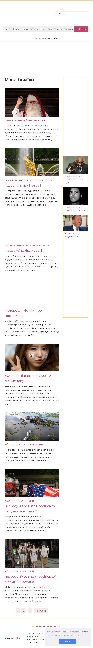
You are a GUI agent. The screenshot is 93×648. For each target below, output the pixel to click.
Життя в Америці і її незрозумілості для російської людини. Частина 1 (30, 576)
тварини (34, 29)
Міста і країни (12, 29)
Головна (39, 38)
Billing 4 (16, 638)
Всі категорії (81, 29)
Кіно (42, 29)
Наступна (40, 610)
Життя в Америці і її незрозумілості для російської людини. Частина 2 (30, 506)
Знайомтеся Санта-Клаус (26, 120)
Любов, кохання (54, 29)
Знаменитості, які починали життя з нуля (74, 179)
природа (68, 29)
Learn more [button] (80, 635)
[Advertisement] (28, 13)
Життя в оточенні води (24, 444)
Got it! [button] (67, 641)
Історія (24, 29)
